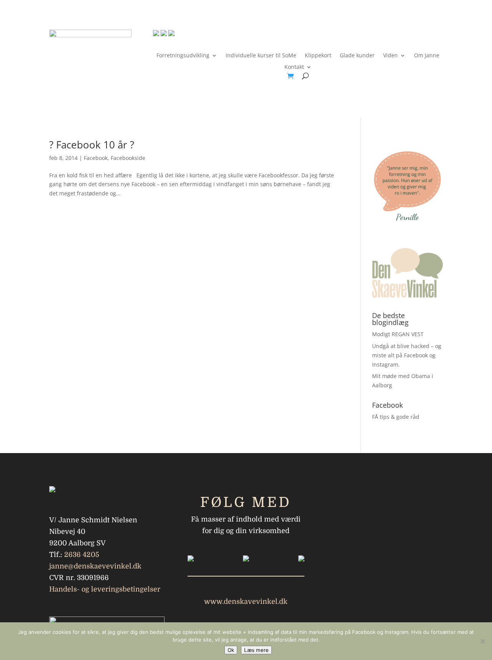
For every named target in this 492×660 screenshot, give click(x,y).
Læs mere (256, 650)
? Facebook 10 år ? (91, 145)
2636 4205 (81, 554)
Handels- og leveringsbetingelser (104, 589)
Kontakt (294, 67)
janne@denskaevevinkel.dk (95, 566)
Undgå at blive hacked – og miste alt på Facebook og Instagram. (406, 355)
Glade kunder (357, 56)
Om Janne (426, 56)
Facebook (96, 158)
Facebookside (128, 158)
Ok (231, 650)
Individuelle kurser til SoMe (261, 56)
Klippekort (318, 56)
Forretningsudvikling (182, 56)
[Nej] (482, 641)
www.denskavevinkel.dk (246, 601)
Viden (390, 56)
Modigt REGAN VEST (398, 334)
